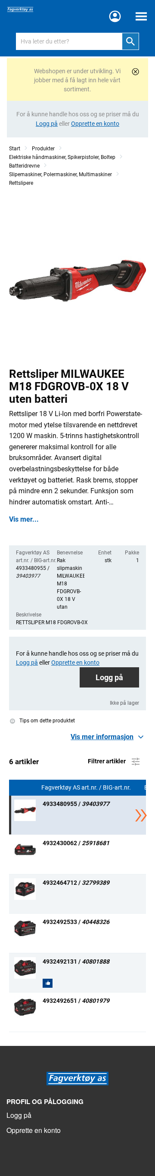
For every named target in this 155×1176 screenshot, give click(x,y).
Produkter (43, 149)
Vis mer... (24, 519)
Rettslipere (21, 183)
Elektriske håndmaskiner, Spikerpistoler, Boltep (62, 157)
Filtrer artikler (107, 760)
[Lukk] (135, 72)
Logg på (109, 677)
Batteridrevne (24, 166)
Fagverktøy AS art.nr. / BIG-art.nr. (86, 787)
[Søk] (130, 41)
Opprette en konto (33, 1130)
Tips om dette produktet (46, 721)
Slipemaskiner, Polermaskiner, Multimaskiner (60, 174)
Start (14, 149)
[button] (108, 737)
